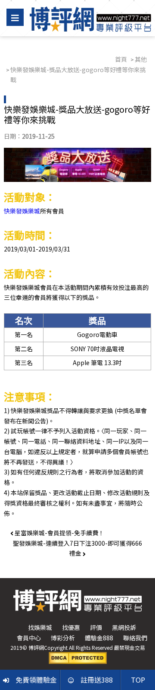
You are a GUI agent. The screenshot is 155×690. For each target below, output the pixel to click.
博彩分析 (63, 637)
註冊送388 (97, 679)
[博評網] (90, 18)
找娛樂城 (40, 627)
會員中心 (29, 637)
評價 (96, 627)
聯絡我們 (135, 637)
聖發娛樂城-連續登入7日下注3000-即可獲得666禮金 (77, 548)
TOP (138, 679)
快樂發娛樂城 (22, 211)
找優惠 (71, 627)
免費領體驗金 (36, 679)
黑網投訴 (124, 627)
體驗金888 (99, 637)
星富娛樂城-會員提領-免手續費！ (58, 532)
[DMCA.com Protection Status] (78, 657)
